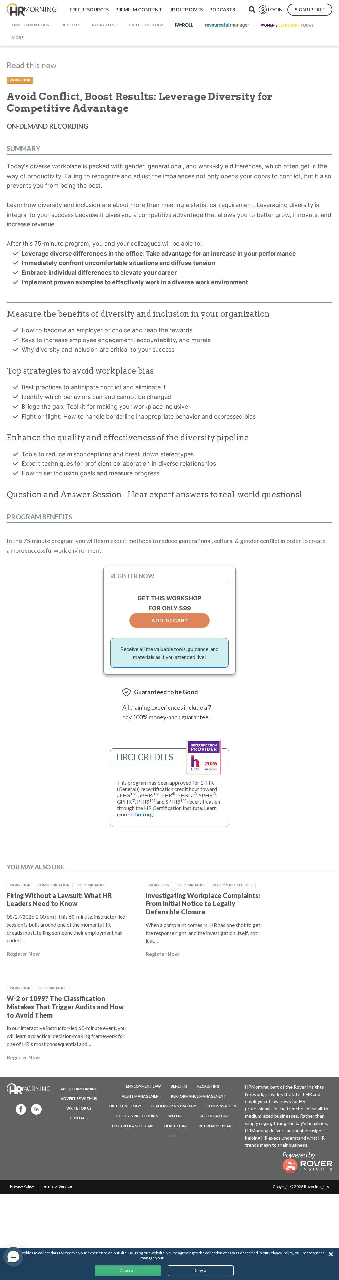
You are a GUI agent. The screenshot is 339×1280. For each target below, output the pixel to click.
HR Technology (125, 1106)
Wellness (177, 1116)
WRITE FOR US (79, 1108)
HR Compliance (91, 885)
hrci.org (144, 814)
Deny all (200, 1270)
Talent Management (140, 1096)
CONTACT (79, 1118)
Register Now (23, 953)
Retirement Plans (216, 1126)
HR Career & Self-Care (133, 1126)
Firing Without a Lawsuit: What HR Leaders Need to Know (59, 899)
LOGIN (275, 9)
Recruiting (208, 1086)
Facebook (19, 1109)
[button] (13, 1257)
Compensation (221, 1106)
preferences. (314, 1252)
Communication (54, 885)
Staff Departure (213, 1116)
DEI (173, 1136)
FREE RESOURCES (89, 9)
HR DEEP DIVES (186, 9)
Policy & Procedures (233, 885)
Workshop (20, 80)
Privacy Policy (22, 1186)
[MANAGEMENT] (227, 25)
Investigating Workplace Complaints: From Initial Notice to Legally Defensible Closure (203, 903)
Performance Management (198, 1096)
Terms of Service (57, 1186)
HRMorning (31, 9)
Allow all (127, 1270)
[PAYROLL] (184, 25)
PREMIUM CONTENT (138, 9)
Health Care (176, 1126)
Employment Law (143, 1086)
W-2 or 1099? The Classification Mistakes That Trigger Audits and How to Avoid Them (65, 1006)
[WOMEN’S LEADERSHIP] (287, 25)
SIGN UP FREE (310, 9)
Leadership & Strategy (173, 1106)
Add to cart (169, 620)
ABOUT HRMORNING (79, 1089)
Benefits (179, 1086)
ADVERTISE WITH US (79, 1098)
